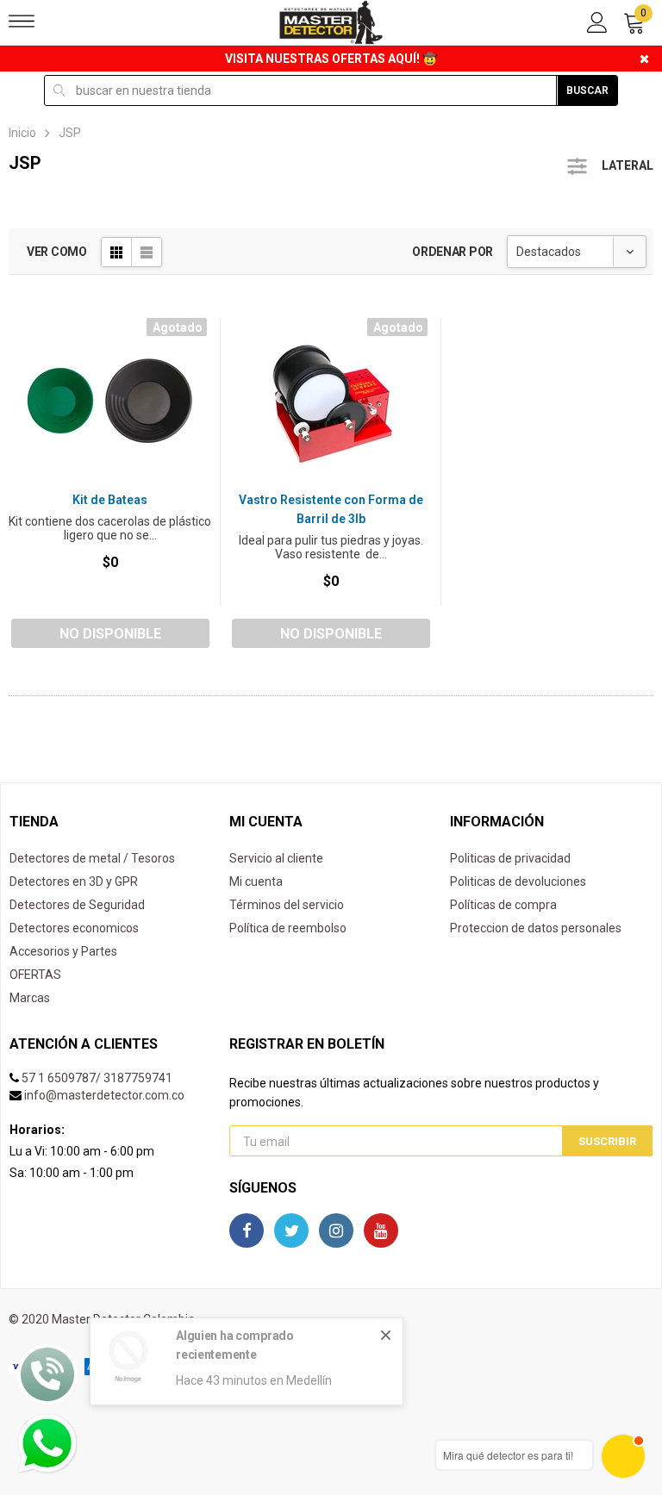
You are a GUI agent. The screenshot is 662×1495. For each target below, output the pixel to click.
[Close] (386, 1335)
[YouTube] (381, 1230)
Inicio (22, 133)
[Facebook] (246, 1230)
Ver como (57, 252)
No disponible (110, 634)
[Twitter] (291, 1230)
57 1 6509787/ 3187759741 (97, 1078)
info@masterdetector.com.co (104, 1095)
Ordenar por (452, 252)
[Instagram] (336, 1230)
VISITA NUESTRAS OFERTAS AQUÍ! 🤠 (331, 58)
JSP (70, 133)
